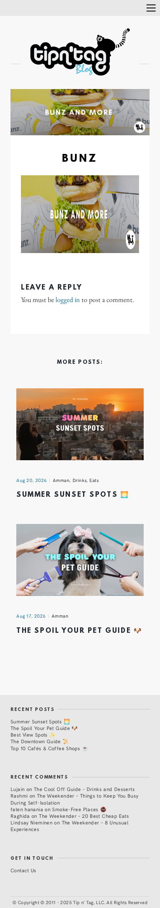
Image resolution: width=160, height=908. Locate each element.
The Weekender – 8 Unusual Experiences (69, 825)
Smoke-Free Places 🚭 (79, 809)
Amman (61, 480)
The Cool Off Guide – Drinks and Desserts (84, 789)
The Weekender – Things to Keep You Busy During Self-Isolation (74, 798)
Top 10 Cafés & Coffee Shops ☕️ (49, 748)
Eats (94, 480)
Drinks (80, 480)
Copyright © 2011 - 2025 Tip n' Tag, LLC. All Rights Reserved (83, 902)
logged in (68, 299)
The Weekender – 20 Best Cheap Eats (84, 815)
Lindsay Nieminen (31, 822)
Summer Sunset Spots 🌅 (72, 495)
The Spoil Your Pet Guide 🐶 (79, 631)
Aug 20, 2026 (31, 480)
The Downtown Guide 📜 (39, 741)
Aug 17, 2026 (31, 616)
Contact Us (23, 870)
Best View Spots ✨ (33, 734)
